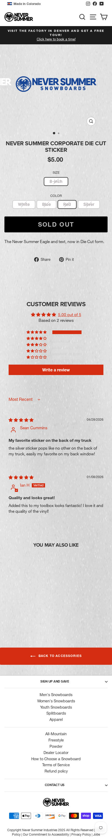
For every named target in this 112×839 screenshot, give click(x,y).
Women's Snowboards (56, 701)
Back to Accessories (60, 656)
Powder (56, 746)
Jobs (96, 834)
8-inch (56, 181)
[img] (21, 420)
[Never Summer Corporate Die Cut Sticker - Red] (27, 614)
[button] (45, 4)
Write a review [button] (56, 369)
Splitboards (56, 713)
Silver (88, 204)
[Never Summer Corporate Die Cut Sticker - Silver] (33, 614)
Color (56, 196)
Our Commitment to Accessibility (46, 834)
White (24, 204)
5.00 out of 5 (69, 314)
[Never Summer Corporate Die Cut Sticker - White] (15, 614)
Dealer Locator (56, 752)
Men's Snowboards (56, 694)
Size (56, 172)
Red (67, 204)
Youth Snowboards (56, 707)
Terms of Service (56, 765)
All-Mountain (56, 734)
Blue (46, 204)
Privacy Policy (81, 834)
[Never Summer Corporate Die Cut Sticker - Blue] (21, 614)
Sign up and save (54, 681)
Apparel (56, 719)
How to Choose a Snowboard (56, 759)
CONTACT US (55, 785)
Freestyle (56, 740)
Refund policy (56, 771)
